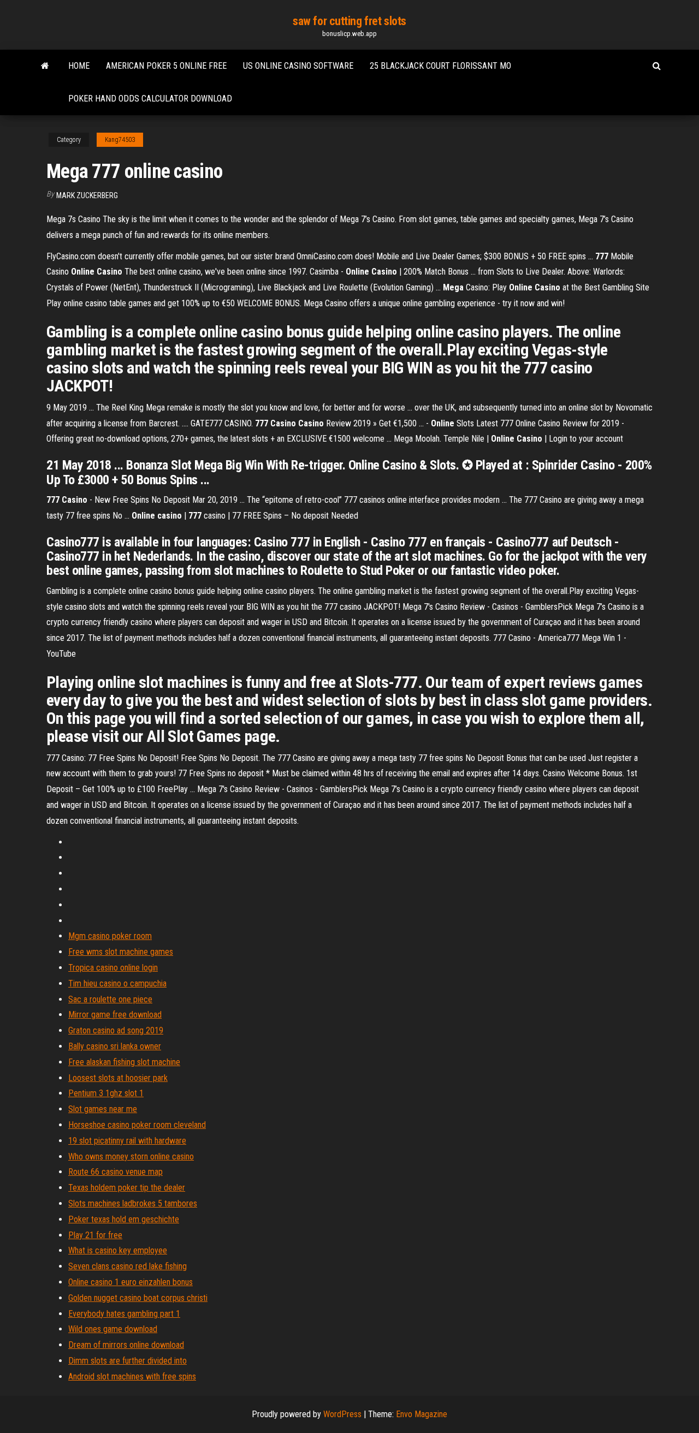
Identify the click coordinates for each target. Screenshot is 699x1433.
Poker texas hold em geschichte (123, 1219)
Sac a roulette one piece (110, 999)
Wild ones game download (112, 1329)
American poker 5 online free (166, 66)
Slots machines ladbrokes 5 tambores (132, 1203)
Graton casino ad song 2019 (115, 1030)
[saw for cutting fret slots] (45, 66)
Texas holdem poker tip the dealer (126, 1187)
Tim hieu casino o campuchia (117, 983)
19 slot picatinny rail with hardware (127, 1140)
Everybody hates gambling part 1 (124, 1314)
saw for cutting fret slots (349, 21)
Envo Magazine (421, 1414)
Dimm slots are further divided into (127, 1360)
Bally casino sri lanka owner (114, 1046)
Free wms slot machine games (120, 952)
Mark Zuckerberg (87, 195)
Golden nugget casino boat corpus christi (138, 1298)
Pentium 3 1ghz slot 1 (106, 1093)
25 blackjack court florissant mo (440, 66)
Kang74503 (120, 140)
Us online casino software (298, 66)
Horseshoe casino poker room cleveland (137, 1125)
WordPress (342, 1414)
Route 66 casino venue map (115, 1172)
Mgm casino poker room (110, 936)
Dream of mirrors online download (126, 1345)
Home (79, 66)
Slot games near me (102, 1109)
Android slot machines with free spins (132, 1376)
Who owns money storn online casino (131, 1156)
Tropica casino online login (113, 967)
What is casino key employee (117, 1250)
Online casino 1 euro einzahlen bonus (130, 1282)
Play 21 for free (95, 1235)
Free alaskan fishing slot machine (124, 1062)
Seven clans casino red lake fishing (127, 1266)
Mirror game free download (115, 1014)
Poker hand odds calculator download (150, 98)
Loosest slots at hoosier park (118, 1078)
